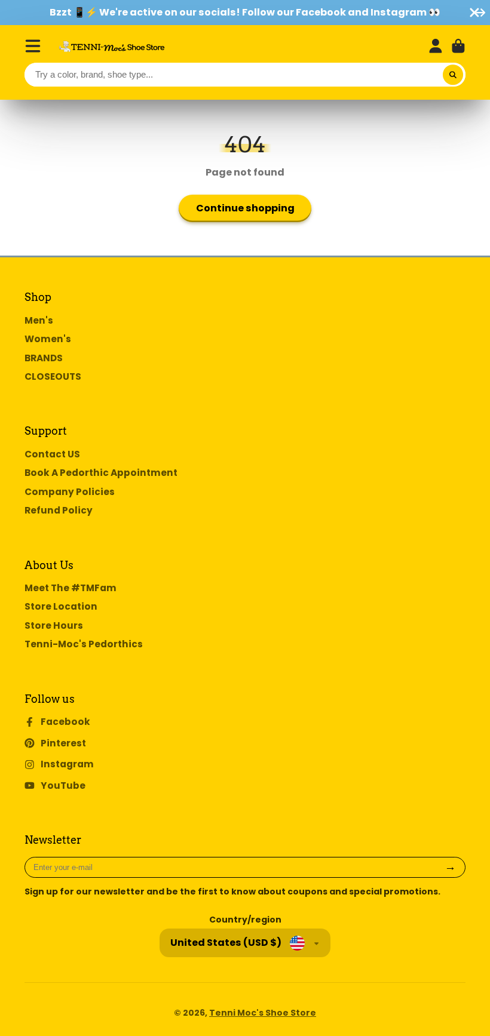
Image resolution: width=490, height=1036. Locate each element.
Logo (112, 46)
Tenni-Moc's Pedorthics (83, 644)
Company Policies (69, 491)
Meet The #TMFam (70, 588)
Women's (47, 339)
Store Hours (53, 625)
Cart (458, 46)
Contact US (52, 454)
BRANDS (43, 358)
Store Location (60, 606)
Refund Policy (58, 510)
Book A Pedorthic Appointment (100, 472)
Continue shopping (245, 208)
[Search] (453, 74)
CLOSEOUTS (52, 376)
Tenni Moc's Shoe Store (262, 1013)
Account (435, 46)
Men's (38, 320)
